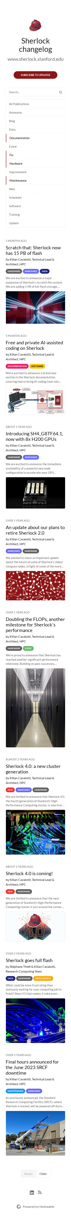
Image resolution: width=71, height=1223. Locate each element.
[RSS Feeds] (39, 1192)
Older (43, 1174)
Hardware (15, 163)
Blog (12, 121)
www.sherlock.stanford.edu (35, 59)
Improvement (18, 172)
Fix (11, 155)
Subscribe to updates (35, 75)
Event (13, 146)
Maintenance (18, 180)
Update (14, 223)
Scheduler (15, 197)
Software (15, 206)
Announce (15, 112)
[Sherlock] (35, 26)
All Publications (19, 104)
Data (12, 129)
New (12, 189)
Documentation (19, 138)
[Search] (60, 92)
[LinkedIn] (34, 1192)
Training (14, 214)
